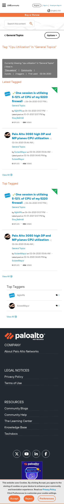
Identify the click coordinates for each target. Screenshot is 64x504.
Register (36, 5)
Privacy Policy (49, 489)
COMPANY (12, 345)
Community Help (15, 414)
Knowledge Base (15, 427)
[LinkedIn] (36, 454)
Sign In (45, 5)
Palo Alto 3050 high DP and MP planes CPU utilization (31, 138)
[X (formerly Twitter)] (17, 454)
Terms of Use (13, 383)
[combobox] (19, 23)
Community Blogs (16, 408)
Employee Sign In (55, 5)
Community (26, 70)
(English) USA (56, 11)
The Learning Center (18, 421)
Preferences (47, 498)
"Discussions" (11, 70)
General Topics (14, 35)
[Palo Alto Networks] (32, 336)
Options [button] (51, 35)
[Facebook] (46, 454)
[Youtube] (26, 454)
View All (6, 175)
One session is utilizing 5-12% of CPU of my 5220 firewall (30, 97)
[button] (14, 498)
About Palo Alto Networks (21, 351)
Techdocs (11, 433)
